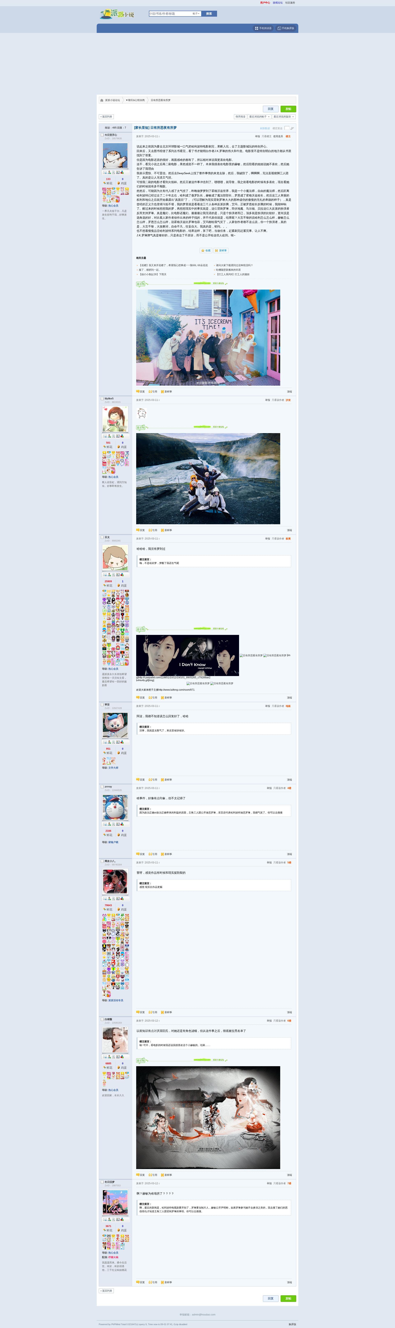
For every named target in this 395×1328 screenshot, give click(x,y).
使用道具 (278, 136)
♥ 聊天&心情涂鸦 (135, 100)
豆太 (107, 537)
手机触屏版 (287, 28)
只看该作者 (278, 400)
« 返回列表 (106, 116)
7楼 (289, 1183)
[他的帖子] (113, 172)
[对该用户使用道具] (122, 172)
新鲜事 (223, 250)
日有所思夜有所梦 (161, 100)
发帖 (288, 108)
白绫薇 (108, 1019)
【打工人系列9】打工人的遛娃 (233, 274)
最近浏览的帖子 (258, 116)
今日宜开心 (111, 134)
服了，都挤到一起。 (150, 269)
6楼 (289, 1020)
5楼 (289, 862)
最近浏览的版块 (282, 116)
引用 (154, 391)
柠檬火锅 (113, 1257)
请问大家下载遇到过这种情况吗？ (234, 265)
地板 (288, 706)
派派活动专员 (115, 1000)
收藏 (208, 250)
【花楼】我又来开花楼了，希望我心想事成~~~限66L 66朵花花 (173, 265)
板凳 (288, 538)
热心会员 (113, 205)
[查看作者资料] (118, 172)
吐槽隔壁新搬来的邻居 (228, 269)
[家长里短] (141, 127)
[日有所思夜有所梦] (208, 337)
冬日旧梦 (110, 1182)
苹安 (107, 704)
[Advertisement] (197, 64)
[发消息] (105, 172)
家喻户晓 (113, 842)
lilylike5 (109, 398)
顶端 (289, 391)
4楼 (289, 788)
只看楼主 (267, 136)
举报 (257, 136)
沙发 (288, 400)
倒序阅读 (240, 116)
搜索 (209, 13)
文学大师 (113, 767)
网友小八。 (111, 861)
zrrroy (108, 786)
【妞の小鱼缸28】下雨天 (152, 274)
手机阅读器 (265, 28)
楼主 (288, 136)
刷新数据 (265, 128)
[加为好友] (109, 172)
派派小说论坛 (112, 100)
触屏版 (292, 1324)
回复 (271, 108)
